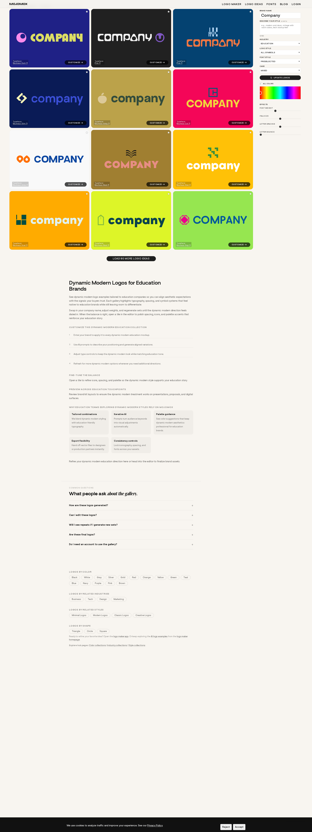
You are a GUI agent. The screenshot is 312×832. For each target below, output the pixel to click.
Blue (74, 583)
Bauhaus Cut (182, 123)
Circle (90, 631)
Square (103, 631)
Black (74, 577)
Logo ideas (254, 4)
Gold (123, 577)
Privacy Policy (154, 825)
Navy (85, 583)
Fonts (271, 4)
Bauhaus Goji (182, 185)
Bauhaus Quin (19, 63)
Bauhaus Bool (101, 185)
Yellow (160, 577)
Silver (111, 577)
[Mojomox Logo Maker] (18, 4)
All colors (268, 84)
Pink (110, 583)
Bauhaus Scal (19, 245)
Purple (98, 583)
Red (134, 577)
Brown (122, 583)
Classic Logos (121, 615)
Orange (147, 577)
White (87, 577)
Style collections (137, 645)
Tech (90, 599)
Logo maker (231, 4)
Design (103, 599)
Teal (185, 577)
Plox (97, 63)
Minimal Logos (79, 615)
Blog (284, 4)
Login (296, 4)
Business (76, 599)
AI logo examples (159, 636)
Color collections (97, 645)
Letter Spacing (267, 124)
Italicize (264, 116)
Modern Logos (100, 615)
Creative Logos (143, 615)
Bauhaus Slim (19, 123)
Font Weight (266, 108)
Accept (239, 826)
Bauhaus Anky (101, 123)
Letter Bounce (267, 132)
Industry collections (117, 645)
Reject (226, 826)
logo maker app (121, 636)
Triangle (76, 631)
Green (173, 577)
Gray (99, 577)
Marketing (119, 599)
